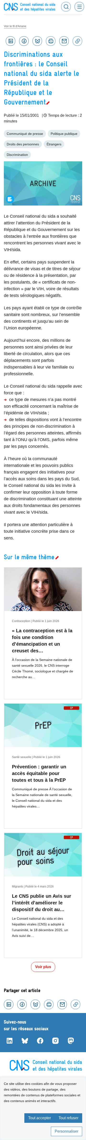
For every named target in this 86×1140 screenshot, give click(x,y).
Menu (79, 6)
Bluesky (37, 41)
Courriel (64, 41)
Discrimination (17, 155)
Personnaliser (66, 1131)
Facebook (24, 41)
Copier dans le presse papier (77, 41)
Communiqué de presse (25, 134)
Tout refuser (68, 1118)
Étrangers (54, 144)
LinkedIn (9, 1040)
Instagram (55, 1040)
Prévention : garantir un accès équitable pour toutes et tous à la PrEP (39, 773)
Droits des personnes (23, 144)
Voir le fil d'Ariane (15, 26)
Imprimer (50, 41)
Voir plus (43, 967)
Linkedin (10, 41)
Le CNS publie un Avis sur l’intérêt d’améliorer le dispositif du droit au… (41, 902)
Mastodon (70, 1040)
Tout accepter (39, 1118)
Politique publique (64, 134)
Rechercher (66, 6)
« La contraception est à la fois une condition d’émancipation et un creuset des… (42, 640)
